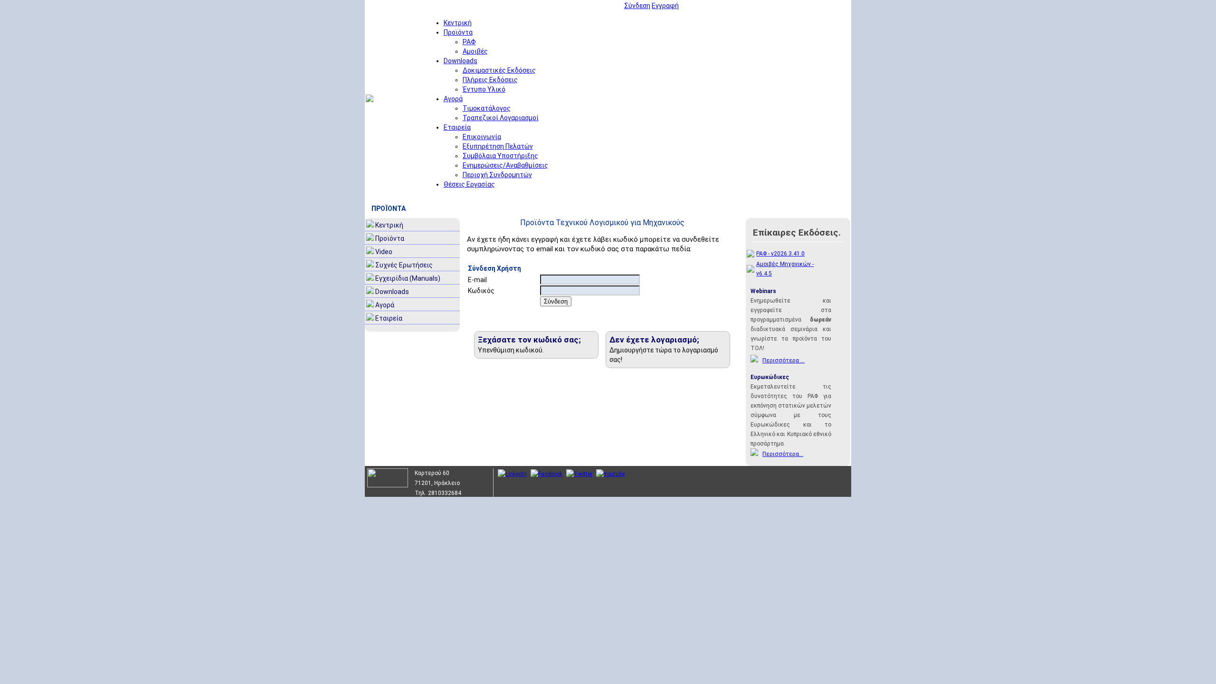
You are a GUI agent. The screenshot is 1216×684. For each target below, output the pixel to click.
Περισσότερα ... (783, 360)
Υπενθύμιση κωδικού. (511, 350)
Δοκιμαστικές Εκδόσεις (499, 70)
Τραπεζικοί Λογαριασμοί (501, 118)
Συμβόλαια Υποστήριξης (500, 156)
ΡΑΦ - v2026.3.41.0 (780, 253)
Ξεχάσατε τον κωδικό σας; (529, 339)
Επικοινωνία (482, 137)
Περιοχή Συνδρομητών (497, 175)
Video (383, 252)
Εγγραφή (665, 6)
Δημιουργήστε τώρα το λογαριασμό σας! (663, 354)
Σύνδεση (637, 6)
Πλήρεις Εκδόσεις (490, 80)
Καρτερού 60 (432, 473)
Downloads (460, 61)
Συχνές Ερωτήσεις (404, 265)
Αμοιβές (475, 51)
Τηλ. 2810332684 (438, 493)
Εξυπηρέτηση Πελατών (498, 146)
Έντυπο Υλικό (484, 89)
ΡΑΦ (469, 42)
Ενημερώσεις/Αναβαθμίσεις (505, 165)
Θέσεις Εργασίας (469, 184)
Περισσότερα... (782, 454)
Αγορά (453, 99)
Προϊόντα (458, 32)
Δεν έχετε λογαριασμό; (654, 339)
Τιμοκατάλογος (487, 108)
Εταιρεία (457, 127)
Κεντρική (458, 23)
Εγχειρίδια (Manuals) (407, 278)
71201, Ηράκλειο (437, 483)
